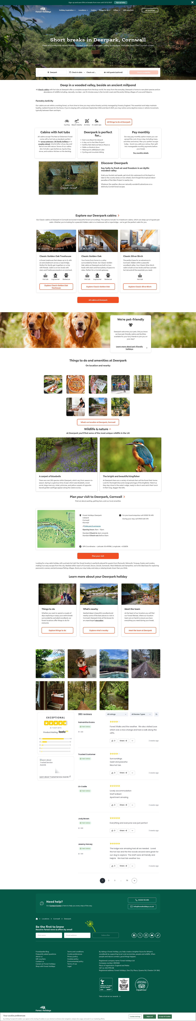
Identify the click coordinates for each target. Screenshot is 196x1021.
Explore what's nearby (98, 630)
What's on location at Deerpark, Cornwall (98, 422)
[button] (72, 545)
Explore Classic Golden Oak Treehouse (56, 286)
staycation (99, 620)
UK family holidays (61, 142)
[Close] (192, 2)
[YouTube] (151, 935)
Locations (45, 919)
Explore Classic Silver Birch (140, 287)
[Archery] (120, 407)
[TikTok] (157, 935)
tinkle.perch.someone (92, 526)
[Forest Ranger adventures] (143, 384)
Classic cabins (43, 90)
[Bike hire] (120, 384)
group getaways (47, 142)
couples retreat (44, 144)
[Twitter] (140, 935)
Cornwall (56, 919)
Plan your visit (98, 556)
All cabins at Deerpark (98, 300)
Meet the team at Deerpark (140, 630)
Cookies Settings (135, 1016)
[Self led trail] (98, 384)
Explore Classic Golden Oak (98, 287)
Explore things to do (57, 630)
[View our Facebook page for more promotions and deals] (134, 935)
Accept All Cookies (165, 1016)
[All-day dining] (53, 384)
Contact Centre (55, 906)
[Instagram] (146, 935)
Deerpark (53, 72)
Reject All (150, 1016)
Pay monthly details (141, 153)
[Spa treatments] (75, 407)
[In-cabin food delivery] (75, 384)
